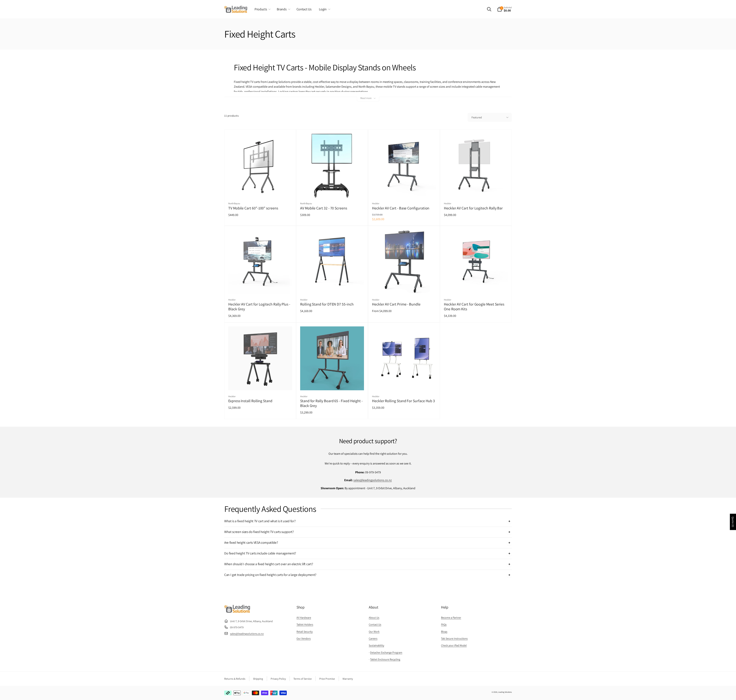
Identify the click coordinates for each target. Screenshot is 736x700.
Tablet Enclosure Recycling (385, 659)
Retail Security (305, 631)
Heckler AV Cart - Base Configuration (400, 208)
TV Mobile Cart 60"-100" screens (253, 208)
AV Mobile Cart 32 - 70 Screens (323, 208)
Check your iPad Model (454, 645)
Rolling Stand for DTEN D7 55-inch (327, 304)
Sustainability (376, 645)
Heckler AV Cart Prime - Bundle (396, 304)
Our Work (374, 631)
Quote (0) (733, 522)
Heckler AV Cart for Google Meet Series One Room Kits (474, 306)
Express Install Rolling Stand (250, 401)
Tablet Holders (305, 624)
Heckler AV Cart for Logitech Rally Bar (473, 208)
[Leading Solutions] (237, 612)
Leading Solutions (505, 692)
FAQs (444, 624)
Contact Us (375, 624)
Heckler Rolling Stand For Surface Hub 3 (403, 401)
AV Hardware (304, 617)
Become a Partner (451, 617)
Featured (477, 117)
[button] (262, 9)
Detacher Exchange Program (386, 652)
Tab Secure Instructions (454, 638)
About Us (374, 617)
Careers (373, 638)
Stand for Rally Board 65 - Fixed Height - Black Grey (331, 403)
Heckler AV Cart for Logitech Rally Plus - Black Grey (259, 306)
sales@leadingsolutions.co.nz (372, 480)
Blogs (444, 631)
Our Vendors (304, 638)
